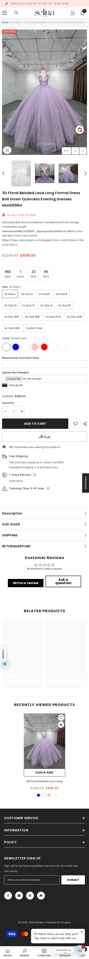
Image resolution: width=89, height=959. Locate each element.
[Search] (16, 12)
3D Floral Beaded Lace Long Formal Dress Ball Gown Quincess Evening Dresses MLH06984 (44, 782)
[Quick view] (61, 725)
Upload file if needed (15, 372)
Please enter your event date (20, 358)
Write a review (25, 583)
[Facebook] (8, 896)
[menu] (4, 12)
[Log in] (72, 13)
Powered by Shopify (58, 922)
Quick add (44, 772)
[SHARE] (84, 424)
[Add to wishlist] (75, 423)
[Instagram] (19, 896)
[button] (75, 150)
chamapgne (44, 795)
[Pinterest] (30, 896)
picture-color (33, 795)
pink (49, 795)
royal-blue (38, 795)
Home (5, 22)
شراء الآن (45, 437)
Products (18, 22)
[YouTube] (41, 896)
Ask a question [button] (63, 581)
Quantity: (8, 403)
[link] (22, 678)
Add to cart (35, 424)
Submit (73, 880)
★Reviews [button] (86, 483)
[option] (44, 92)
